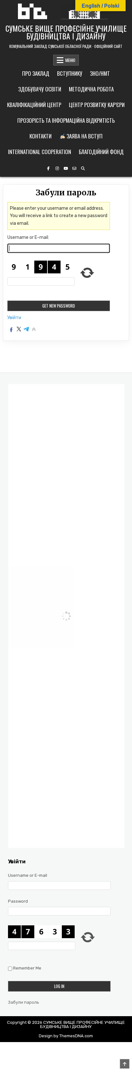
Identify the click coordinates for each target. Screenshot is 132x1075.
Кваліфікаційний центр (34, 105)
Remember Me (27, 968)
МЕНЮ (70, 60)
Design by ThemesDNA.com (66, 1035)
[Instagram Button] (57, 168)
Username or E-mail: (28, 237)
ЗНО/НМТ (100, 73)
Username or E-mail (27, 875)
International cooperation (39, 152)
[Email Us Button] (74, 168)
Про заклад (35, 73)
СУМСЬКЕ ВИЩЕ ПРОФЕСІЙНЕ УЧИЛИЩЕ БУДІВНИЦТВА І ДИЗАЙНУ (66, 32)
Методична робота (91, 89)
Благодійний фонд (101, 152)
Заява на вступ (84, 136)
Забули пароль (23, 1002)
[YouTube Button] (66, 168)
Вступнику (69, 73)
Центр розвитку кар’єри (97, 105)
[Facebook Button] (48, 168)
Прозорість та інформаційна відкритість (66, 120)
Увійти (14, 318)
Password (18, 901)
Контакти (40, 136)
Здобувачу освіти (39, 89)
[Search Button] (83, 168)
